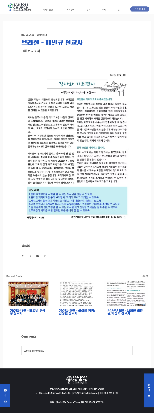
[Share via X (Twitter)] (30, 255)
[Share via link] (44, 255)
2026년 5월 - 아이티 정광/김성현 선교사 (77, 312)
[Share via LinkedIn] (37, 255)
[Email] (5, 401)
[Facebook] (5, 396)
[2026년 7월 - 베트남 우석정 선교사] (28, 293)
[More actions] (131, 34)
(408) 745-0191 (110, 392)
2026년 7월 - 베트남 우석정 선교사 (27, 312)
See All (145, 275)
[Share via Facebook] (22, 255)
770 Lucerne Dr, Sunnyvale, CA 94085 (53, 392)
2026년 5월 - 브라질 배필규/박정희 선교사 (125, 312)
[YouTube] (5, 390)
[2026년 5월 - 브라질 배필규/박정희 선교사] (126, 293)
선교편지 (26, 245)
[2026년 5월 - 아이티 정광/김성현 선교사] (77, 293)
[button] (27, 9)
